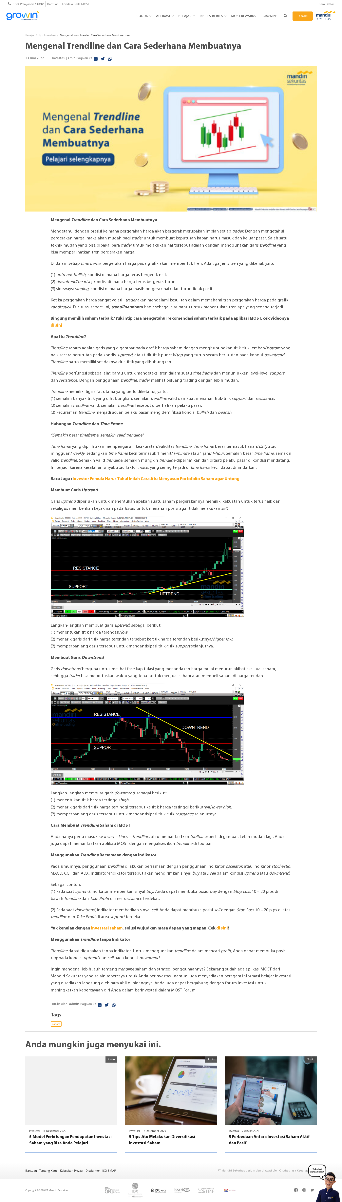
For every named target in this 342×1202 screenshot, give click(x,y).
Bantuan (53, 4)
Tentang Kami (48, 1170)
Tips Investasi (47, 35)
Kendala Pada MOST (75, 4)
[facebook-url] (296, 1190)
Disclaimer (93, 1170)
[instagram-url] (304, 1190)
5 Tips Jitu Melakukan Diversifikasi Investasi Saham (162, 1139)
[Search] (285, 16)
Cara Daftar (326, 4)
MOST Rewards (243, 16)
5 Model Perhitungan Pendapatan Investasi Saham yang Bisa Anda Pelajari (70, 1139)
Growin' (269, 16)
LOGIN (302, 16)
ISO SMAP (109, 1170)
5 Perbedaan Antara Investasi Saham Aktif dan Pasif (269, 1139)
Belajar (184, 16)
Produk (141, 16)
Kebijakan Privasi (71, 1170)
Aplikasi (163, 16)
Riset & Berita (211, 16)
